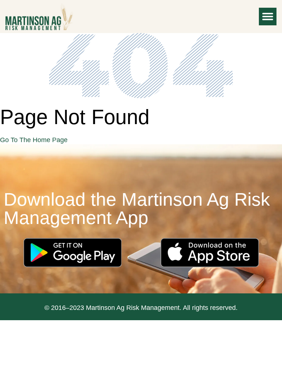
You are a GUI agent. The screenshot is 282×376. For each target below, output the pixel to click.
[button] (267, 16)
